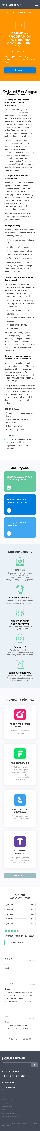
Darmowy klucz (7, 1106)
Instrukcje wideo (8, 1100)
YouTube (22, 1076)
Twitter (10, 1076)
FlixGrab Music (20, 763)
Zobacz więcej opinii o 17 (20, 1039)
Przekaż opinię (17, 942)
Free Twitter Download (20, 810)
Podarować (11, 1087)
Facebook (4, 1076)
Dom (6, 12)
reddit (16, 1076)
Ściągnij (18, 70)
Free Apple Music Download (20, 725)
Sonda (4, 1103)
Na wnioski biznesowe (10, 1116)
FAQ (3, 1110)
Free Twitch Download (20, 852)
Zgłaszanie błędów (8, 1113)
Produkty (12, 12)
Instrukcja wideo (21, 51)
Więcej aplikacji (20, 875)
